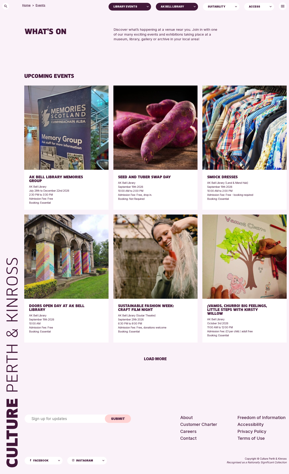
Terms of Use (251, 438)
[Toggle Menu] (282, 6)
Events (40, 5)
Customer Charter (198, 424)
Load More (155, 359)
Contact (188, 438)
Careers (188, 431)
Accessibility (250, 424)
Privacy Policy (251, 431)
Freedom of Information (261, 417)
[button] (148, 6)
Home (26, 5)
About (186, 417)
